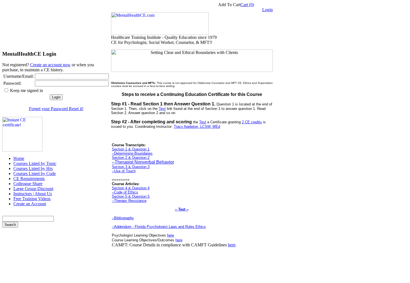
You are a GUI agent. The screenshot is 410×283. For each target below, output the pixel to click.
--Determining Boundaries (132, 153)
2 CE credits (252, 122)
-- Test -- (182, 209)
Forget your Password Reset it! (56, 108)
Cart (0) (247, 4)
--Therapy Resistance (129, 201)
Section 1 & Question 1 (130, 149)
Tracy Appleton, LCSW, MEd (197, 126)
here (170, 235)
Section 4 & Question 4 (130, 188)
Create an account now (50, 64)
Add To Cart (229, 4)
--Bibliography (123, 218)
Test (162, 109)
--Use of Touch (124, 171)
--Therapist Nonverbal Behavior (143, 162)
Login (267, 9)
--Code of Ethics (125, 192)
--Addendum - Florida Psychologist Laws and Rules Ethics (159, 227)
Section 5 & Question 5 (130, 196)
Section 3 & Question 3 (130, 167)
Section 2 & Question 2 (130, 157)
